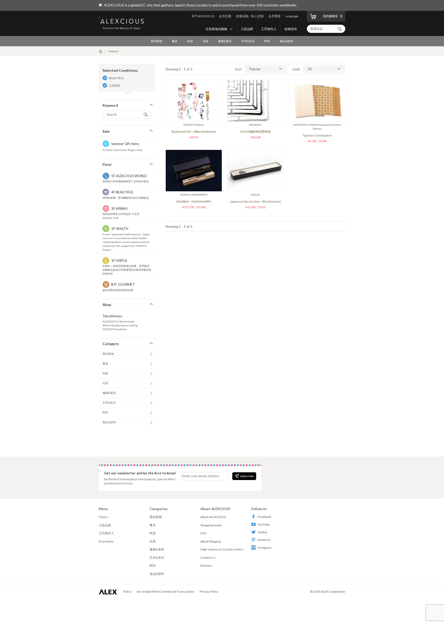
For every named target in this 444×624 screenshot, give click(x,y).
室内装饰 (156, 41)
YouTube (264, 524)
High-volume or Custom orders (222, 549)
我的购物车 (330, 16)
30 (310, 69)
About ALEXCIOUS (213, 517)
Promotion (106, 541)
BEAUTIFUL (116, 78)
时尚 (267, 41)
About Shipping (210, 541)
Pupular (255, 69)
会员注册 (225, 16)
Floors (103, 517)
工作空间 (114, 85)
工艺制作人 (268, 29)
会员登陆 (274, 16)
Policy (127, 591)
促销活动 (290, 29)
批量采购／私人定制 (250, 16)
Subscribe (247, 476)
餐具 (175, 41)
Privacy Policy (209, 591)
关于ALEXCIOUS (202, 16)
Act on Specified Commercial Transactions (166, 591)
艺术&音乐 (248, 41)
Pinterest (264, 540)
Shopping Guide (211, 525)
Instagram (265, 547)
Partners (206, 565)
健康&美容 (225, 41)
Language (291, 16)
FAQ (203, 533)
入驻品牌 (247, 29)
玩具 (205, 41)
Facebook (264, 517)
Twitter (262, 532)
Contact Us (208, 557)
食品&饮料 (286, 41)
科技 (190, 41)
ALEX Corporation (333, 591)
